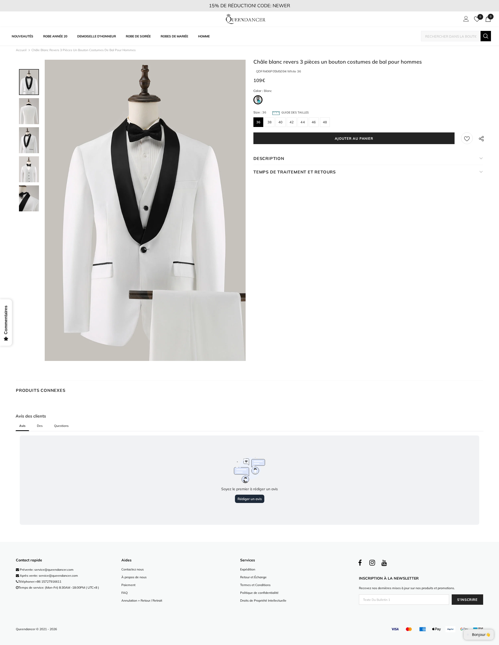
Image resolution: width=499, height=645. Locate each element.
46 (314, 122)
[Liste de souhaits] (467, 138)
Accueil (21, 50)
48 (325, 122)
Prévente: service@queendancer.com (46, 570)
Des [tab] (40, 426)
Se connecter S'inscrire (465, 20)
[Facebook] (360, 563)
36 (258, 122)
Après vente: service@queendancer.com (48, 575)
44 (302, 122)
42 (292, 122)
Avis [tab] (22, 426)
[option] (145, 210)
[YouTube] (384, 563)
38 (269, 122)
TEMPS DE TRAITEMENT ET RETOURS (294, 171)
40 (280, 122)
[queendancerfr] (245, 19)
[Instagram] (372, 563)
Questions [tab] (61, 426)
